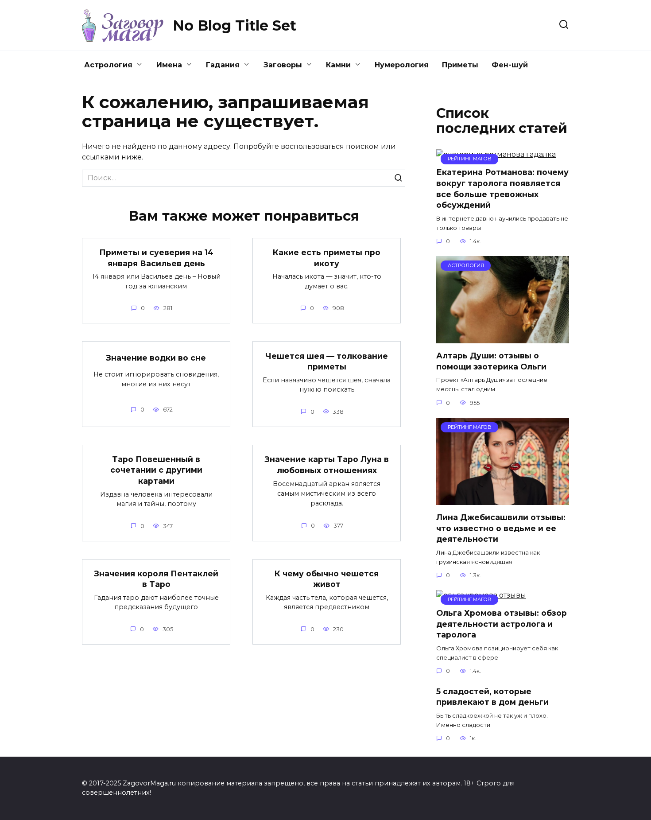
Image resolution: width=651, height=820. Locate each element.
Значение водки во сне (156, 357)
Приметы (460, 65)
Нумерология (402, 65)
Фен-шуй (510, 65)
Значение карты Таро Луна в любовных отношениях (327, 465)
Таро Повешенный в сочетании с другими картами (156, 470)
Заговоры (283, 65)
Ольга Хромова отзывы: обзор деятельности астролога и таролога (501, 623)
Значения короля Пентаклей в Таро (156, 579)
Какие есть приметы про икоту (326, 258)
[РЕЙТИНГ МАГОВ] (502, 499)
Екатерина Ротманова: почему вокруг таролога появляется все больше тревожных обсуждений (502, 188)
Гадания (223, 65)
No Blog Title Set (234, 25)
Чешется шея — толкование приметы (326, 361)
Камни (338, 65)
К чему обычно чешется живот (327, 579)
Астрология (108, 65)
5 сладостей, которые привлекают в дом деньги (492, 696)
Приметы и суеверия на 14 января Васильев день (156, 258)
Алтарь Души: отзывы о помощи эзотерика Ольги (491, 361)
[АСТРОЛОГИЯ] (502, 338)
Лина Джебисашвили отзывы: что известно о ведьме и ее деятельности (501, 528)
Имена (169, 65)
